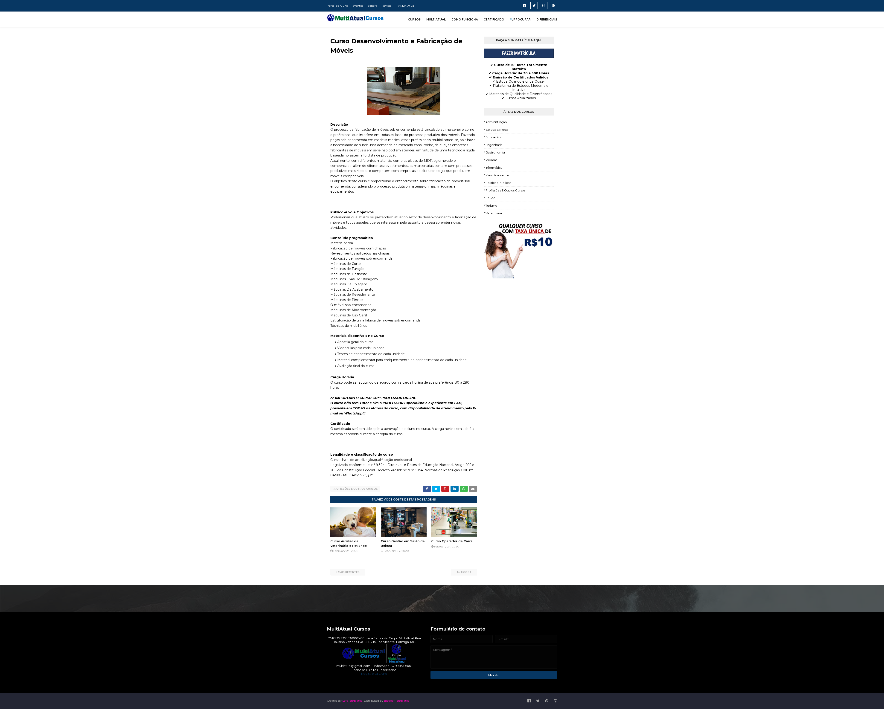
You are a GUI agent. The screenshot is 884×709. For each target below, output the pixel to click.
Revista (387, 5)
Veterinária (494, 213)
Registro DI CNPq (374, 673)
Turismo (491, 205)
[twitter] (534, 5)
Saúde (490, 198)
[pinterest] (553, 5)
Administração (496, 122)
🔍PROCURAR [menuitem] (520, 19)
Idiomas (491, 160)
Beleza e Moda (497, 129)
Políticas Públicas (498, 183)
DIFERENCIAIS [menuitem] (546, 19)
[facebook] (524, 5)
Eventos (357, 5)
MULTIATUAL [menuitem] (436, 19)
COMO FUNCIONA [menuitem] (464, 19)
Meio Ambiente (497, 175)
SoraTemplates (352, 700)
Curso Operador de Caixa (452, 541)
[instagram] (543, 5)
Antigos (463, 572)
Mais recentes (349, 572)
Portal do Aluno (337, 5)
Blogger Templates (396, 700)
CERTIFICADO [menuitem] (494, 19)
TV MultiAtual (405, 5)
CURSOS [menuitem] (414, 19)
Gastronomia (495, 152)
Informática (494, 167)
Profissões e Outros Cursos (355, 488)
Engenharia (494, 145)
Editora (372, 5)
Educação (493, 137)
